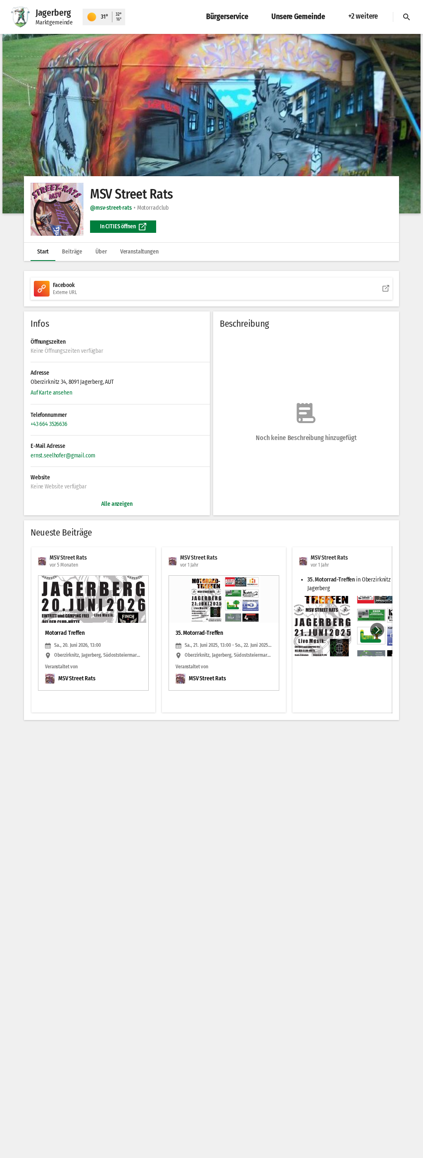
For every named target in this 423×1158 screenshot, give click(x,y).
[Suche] (406, 17)
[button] (211, 123)
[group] (211, 629)
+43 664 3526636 (49, 424)
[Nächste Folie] (377, 630)
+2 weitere (363, 16)
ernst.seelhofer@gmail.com (63, 455)
